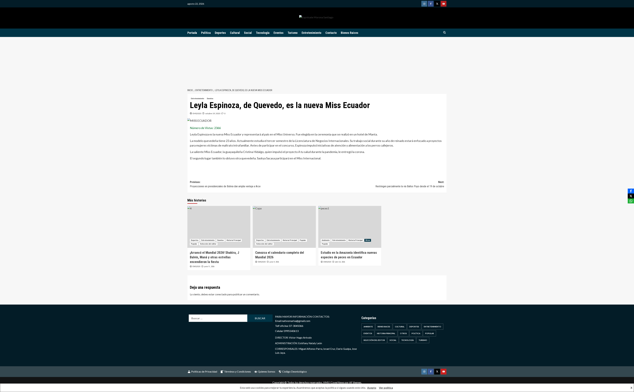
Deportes (220, 32)
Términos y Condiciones (237, 371)
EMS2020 (197, 113)
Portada (192, 32)
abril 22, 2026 (340, 262)
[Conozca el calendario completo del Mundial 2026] (284, 227)
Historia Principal (234, 240)
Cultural (235, 32)
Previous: (225, 184)
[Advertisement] (317, 62)
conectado (221, 294)
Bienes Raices (349, 32)
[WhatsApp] (631, 200)
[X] (631, 196)
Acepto (371, 387)
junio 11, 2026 (209, 266)
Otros (367, 240)
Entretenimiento (311, 32)
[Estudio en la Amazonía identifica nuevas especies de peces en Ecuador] (349, 227)
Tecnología (262, 32)
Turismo (293, 32)
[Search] (444, 32)
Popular (194, 244)
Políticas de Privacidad (204, 371)
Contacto (331, 32)
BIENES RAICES (384, 327)
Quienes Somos (266, 371)
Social (248, 32)
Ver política (386, 387)
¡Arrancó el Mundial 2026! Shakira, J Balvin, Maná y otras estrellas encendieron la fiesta (214, 257)
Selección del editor (208, 244)
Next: (409, 184)
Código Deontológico (294, 371)
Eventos (278, 32)
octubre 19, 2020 (212, 113)
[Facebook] (631, 191)
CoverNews (337, 382)
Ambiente (326, 240)
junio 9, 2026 (274, 262)
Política (206, 32)
